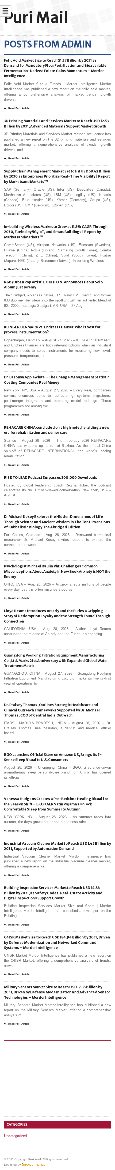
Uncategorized (15, 1136)
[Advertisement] (44, 1079)
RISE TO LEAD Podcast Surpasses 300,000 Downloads (50, 477)
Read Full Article (18, 108)
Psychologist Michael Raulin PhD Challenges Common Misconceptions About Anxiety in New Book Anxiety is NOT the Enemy (57, 571)
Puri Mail (36, 17)
